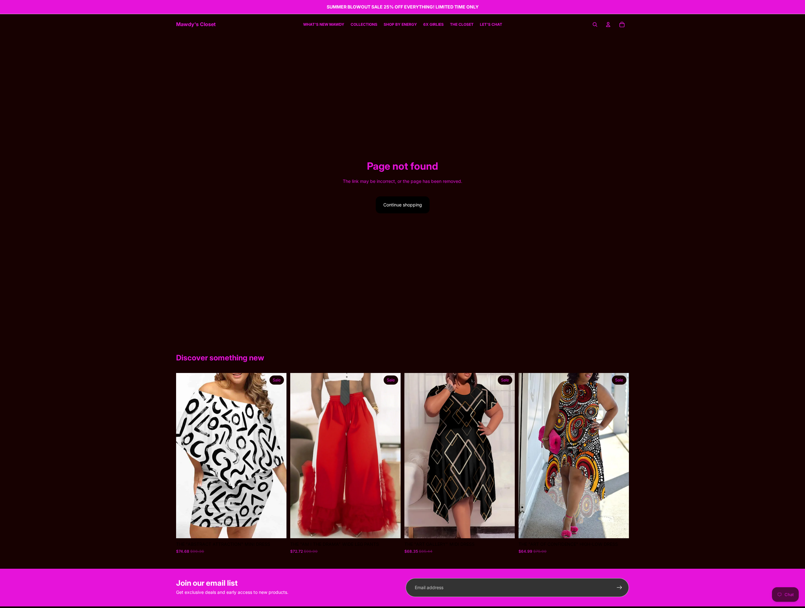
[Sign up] (619, 587)
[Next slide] (505, 456)
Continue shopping (402, 204)
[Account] (608, 24)
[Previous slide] (413, 456)
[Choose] (276, 528)
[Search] (595, 24)
